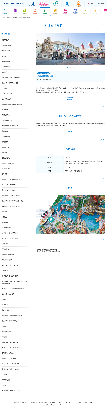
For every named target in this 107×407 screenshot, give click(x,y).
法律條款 (33, 402)
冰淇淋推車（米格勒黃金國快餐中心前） (14, 288)
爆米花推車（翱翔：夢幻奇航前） (12, 77)
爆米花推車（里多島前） (9, 190)
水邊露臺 (4, 88)
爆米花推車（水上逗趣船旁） (10, 233)
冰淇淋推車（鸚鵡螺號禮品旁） (11, 390)
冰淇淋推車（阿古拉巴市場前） (11, 347)
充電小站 (4, 72)
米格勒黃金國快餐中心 (8, 254)
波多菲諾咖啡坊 (6, 40)
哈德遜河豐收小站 (7, 158)
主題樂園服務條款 (42, 402)
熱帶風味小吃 (6, 249)
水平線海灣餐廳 (6, 227)
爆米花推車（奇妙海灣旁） (10, 358)
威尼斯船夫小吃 (6, 45)
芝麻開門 (4, 326)
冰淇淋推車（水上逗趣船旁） (10, 238)
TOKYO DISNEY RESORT (12, 3)
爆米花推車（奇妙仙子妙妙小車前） (12, 315)
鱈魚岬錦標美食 (6, 99)
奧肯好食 (4, 299)
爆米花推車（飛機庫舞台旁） (10, 276)
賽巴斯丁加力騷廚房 (8, 353)
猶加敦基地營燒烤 (7, 260)
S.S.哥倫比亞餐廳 (7, 93)
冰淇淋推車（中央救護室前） (10, 83)
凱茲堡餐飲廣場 (6, 331)
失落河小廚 (5, 270)
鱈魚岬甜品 (5, 109)
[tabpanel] (70, 50)
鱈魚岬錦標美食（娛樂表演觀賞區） (12, 104)
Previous (39, 49)
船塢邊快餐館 (6, 136)
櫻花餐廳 (4, 174)
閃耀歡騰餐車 (6, 115)
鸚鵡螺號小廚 (6, 380)
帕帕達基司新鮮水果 (8, 163)
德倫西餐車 (5, 131)
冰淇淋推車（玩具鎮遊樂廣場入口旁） (13, 201)
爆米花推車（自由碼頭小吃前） (11, 195)
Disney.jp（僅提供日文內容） (85, 402)
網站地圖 (16, 402)
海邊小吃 (4, 211)
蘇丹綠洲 (4, 337)
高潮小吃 (4, 152)
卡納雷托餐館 (6, 67)
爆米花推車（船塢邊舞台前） (10, 185)
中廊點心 (4, 217)
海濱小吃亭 (5, 222)
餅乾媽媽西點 (6, 61)
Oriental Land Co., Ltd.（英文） (66, 402)
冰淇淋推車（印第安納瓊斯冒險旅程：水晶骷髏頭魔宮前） (14, 282)
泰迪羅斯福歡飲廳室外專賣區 (10, 126)
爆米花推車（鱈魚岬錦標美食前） (12, 179)
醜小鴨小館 (5, 305)
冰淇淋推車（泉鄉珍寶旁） (10, 321)
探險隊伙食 (5, 244)
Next (101, 49)
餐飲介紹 (70, 98)
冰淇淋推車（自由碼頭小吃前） (11, 206)
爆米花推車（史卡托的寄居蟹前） (12, 364)
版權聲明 (52, 402)
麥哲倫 (4, 56)
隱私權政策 (25, 402)
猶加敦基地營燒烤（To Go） (10, 265)
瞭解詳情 (70, 131)
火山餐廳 (4, 374)
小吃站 (4, 385)
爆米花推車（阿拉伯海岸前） (10, 342)
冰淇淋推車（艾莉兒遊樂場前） (11, 369)
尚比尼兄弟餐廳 (6, 50)
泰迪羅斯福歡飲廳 (7, 120)
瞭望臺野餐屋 (6, 310)
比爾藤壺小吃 (6, 147)
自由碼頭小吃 (6, 168)
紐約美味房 (5, 142)
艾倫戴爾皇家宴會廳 (8, 294)
